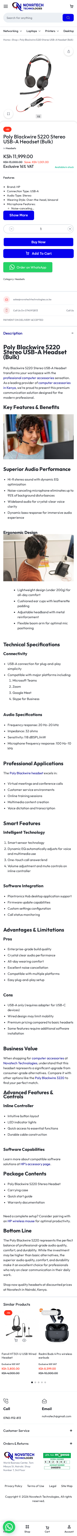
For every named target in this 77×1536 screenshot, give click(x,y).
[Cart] (72, 6)
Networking (10, 31)
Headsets (11, 148)
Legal (52, 1486)
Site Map (66, 1486)
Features (8, 177)
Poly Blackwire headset (26, 773)
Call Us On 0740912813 (25, 310)
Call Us (70, 310)
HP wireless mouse (21, 1221)
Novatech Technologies (20, 1063)
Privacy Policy (13, 1486)
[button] (16, 1340)
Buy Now (38, 242)
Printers (50, 31)
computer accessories (48, 1058)
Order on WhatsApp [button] (31, 267)
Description (12, 333)
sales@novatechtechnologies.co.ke (32, 299)
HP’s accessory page (35, 1164)
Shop (15, 39)
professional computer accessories (28, 378)
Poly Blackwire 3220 (49, 1078)
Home (6, 39)
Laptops (31, 31)
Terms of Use (35, 1486)
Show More (18, 215)
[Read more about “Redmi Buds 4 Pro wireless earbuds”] (53, 1340)
